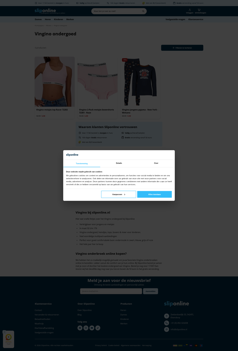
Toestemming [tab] (82, 163)
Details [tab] (119, 163)
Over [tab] (156, 163)
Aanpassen (117, 194)
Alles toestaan (154, 194)
